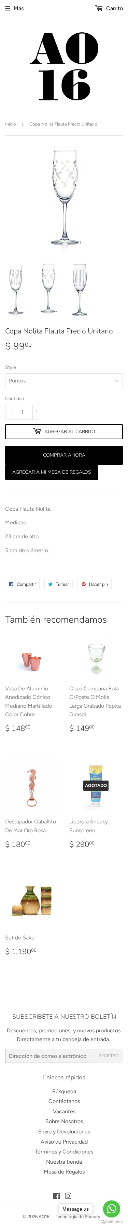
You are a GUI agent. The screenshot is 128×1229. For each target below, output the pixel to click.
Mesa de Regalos (64, 1171)
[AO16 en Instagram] (68, 1197)
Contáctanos (64, 1101)
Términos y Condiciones (64, 1151)
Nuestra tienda (64, 1162)
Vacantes (64, 1111)
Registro (108, 1056)
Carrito (114, 8)
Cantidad (14, 399)
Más (19, 8)
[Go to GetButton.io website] (112, 1222)
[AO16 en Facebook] (56, 1197)
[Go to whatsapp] (111, 1208)
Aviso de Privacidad (64, 1141)
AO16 (44, 1216)
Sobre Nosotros (64, 1121)
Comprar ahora (64, 455)
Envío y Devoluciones (64, 1131)
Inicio (10, 124)
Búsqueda (64, 1091)
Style (10, 367)
